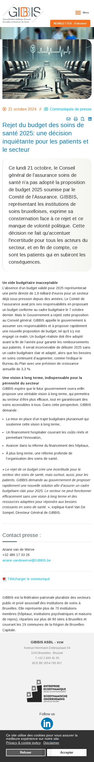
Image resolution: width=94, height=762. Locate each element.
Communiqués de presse (70, 109)
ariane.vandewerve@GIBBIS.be (26, 560)
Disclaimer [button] (51, 743)
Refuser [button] (25, 752)
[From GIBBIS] (68, 119)
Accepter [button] (66, 752)
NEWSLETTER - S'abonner (70, 23)
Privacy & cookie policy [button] (23, 743)
